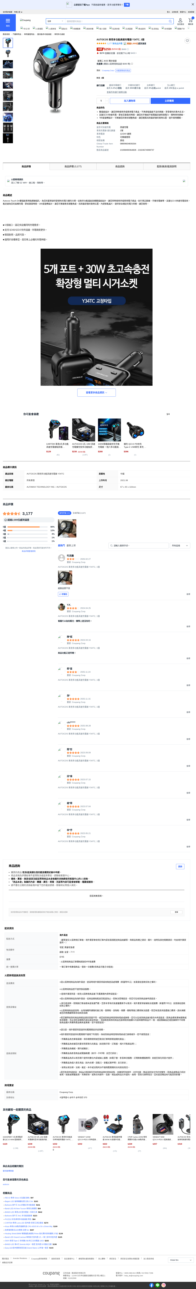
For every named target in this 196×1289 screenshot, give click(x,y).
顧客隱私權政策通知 (86, 1258)
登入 (168, 12)
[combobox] (180, 545)
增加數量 (106, 102)
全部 (49, 21)
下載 (127, 5)
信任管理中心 (69, 1258)
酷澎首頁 (6, 34)
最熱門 (61, 545)
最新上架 (71, 545)
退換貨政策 (55, 1258)
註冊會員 (175, 12)
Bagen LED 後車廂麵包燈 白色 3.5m (19, 1201)
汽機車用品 (17, 34)
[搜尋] (170, 21)
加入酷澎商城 (148, 1258)
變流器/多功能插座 (44, 34)
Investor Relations (20, 1258)
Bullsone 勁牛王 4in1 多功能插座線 (18, 1216)
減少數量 (106, 99)
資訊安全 (112, 1258)
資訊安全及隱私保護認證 (129, 1258)
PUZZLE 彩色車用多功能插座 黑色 (18, 1219)
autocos (6, 1184)
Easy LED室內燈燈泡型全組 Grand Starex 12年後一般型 (26, 1248)
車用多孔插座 (59, 34)
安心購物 (101, 1258)
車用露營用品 (29, 34)
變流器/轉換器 (8, 1171)
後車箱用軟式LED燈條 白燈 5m (17, 1230)
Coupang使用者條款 (39, 1258)
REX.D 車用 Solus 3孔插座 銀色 (17, 1198)
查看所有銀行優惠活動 (117, 92)
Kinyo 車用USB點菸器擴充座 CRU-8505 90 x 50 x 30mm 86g (28, 1226)
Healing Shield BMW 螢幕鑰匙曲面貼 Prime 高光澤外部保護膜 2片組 (31, 1234)
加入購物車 (129, 100)
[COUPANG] (51, 1274)
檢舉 (176, 912)
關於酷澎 (5, 1258)
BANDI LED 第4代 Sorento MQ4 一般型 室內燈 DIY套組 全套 (28, 1244)
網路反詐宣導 (7, 1262)
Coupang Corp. (116, 71)
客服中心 (183, 12)
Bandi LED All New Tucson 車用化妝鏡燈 (21, 1209)
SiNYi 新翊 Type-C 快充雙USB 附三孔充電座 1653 (24, 1241)
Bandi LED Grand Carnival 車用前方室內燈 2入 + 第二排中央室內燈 (31, 1237)
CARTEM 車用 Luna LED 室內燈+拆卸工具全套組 (24, 1223)
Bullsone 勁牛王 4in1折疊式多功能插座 (20, 1205)
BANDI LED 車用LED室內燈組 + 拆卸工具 (21, 1212)
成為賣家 (191, 12)
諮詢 (180, 866)
